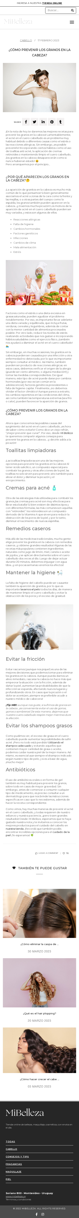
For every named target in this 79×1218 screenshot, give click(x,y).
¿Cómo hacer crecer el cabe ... (39, 1079)
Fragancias (14, 1164)
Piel (8, 1179)
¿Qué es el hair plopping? (39, 1013)
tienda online (52, 3)
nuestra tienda (15, 828)
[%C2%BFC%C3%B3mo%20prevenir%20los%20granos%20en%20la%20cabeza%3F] (26, 122)
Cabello (26, 40)
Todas (10, 1141)
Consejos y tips (17, 1156)
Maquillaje (13, 1171)
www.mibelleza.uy (16, 1196)
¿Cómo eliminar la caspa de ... (40, 944)
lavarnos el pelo (30, 589)
